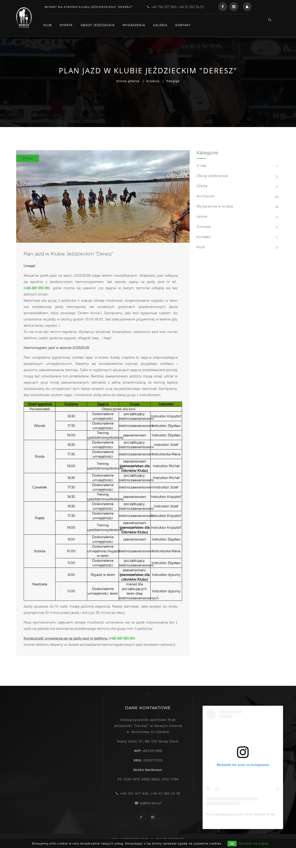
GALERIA (160, 25)
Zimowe (204, 227)
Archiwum (206, 196)
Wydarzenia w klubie (215, 206)
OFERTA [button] (66, 25)
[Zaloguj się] (247, 6)
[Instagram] (233, 6)
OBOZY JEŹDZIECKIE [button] (98, 25)
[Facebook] (222, 6)
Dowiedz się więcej (254, 843)
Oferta (202, 186)
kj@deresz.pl (150, 803)
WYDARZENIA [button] (134, 25)
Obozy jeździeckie (212, 176)
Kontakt (203, 237)
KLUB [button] (47, 25)
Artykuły (153, 81)
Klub (201, 247)
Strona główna (127, 81)
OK (232, 843)
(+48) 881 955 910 (37, 288)
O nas (201, 166)
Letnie (202, 216)
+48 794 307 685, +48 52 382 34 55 (177, 7)
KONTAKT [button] (183, 25)
